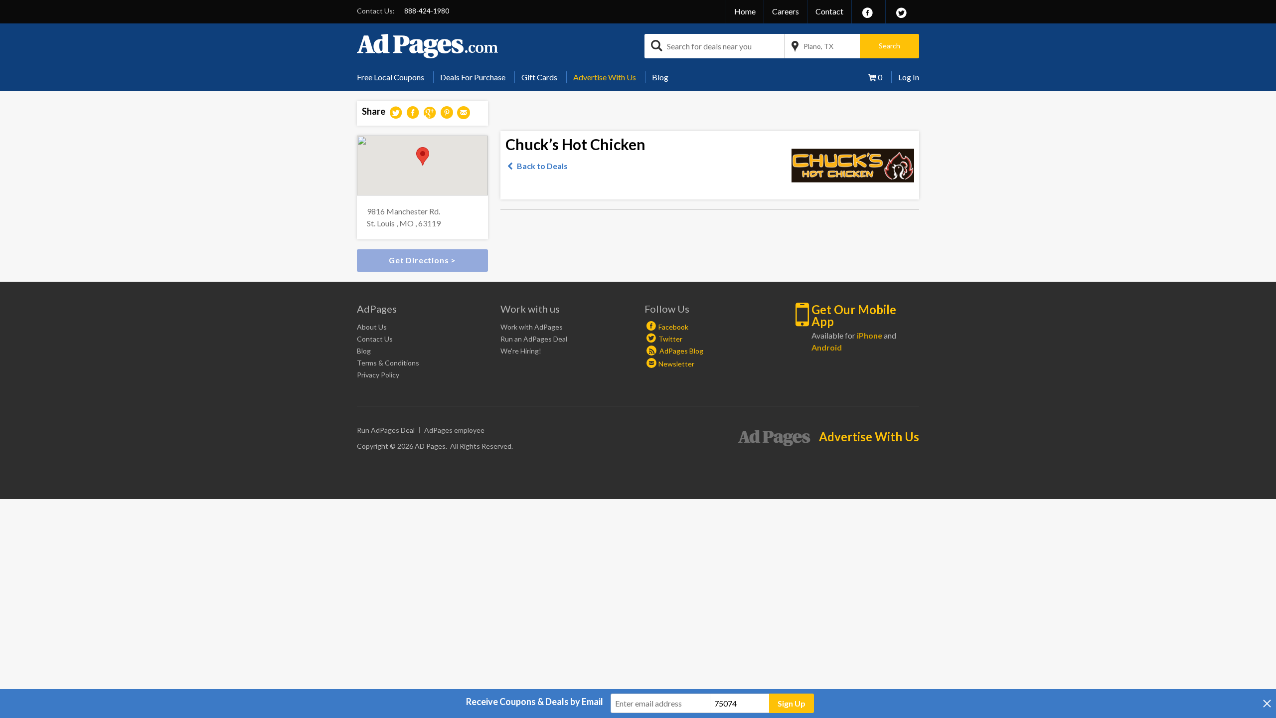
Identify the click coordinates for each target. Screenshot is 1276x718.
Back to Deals (542, 166)
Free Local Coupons (390, 77)
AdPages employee (454, 430)
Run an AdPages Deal (533, 339)
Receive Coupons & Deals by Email (534, 701)
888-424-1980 (426, 10)
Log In (908, 77)
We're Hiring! (520, 351)
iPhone (869, 335)
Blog (660, 77)
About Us (372, 327)
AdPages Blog (680, 351)
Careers (785, 11)
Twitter (670, 339)
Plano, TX (818, 46)
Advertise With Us (604, 77)
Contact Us (375, 339)
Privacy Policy (378, 374)
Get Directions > (422, 260)
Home (745, 11)
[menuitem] (394, 77)
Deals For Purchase (472, 77)
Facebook (673, 327)
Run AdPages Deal (386, 430)
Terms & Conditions (388, 363)
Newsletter (676, 363)
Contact (829, 11)
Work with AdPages (531, 327)
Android (826, 347)
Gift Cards (539, 77)
